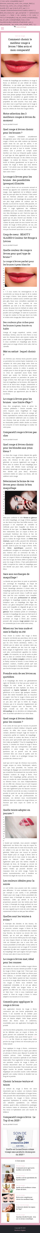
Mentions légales (20, 1230)
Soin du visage (20, 36)
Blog (17, 1205)
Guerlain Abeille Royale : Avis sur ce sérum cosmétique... (26, 1218)
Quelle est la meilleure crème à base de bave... (26, 1188)
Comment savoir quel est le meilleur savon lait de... (25, 1169)
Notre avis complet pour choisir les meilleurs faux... (25, 1198)
